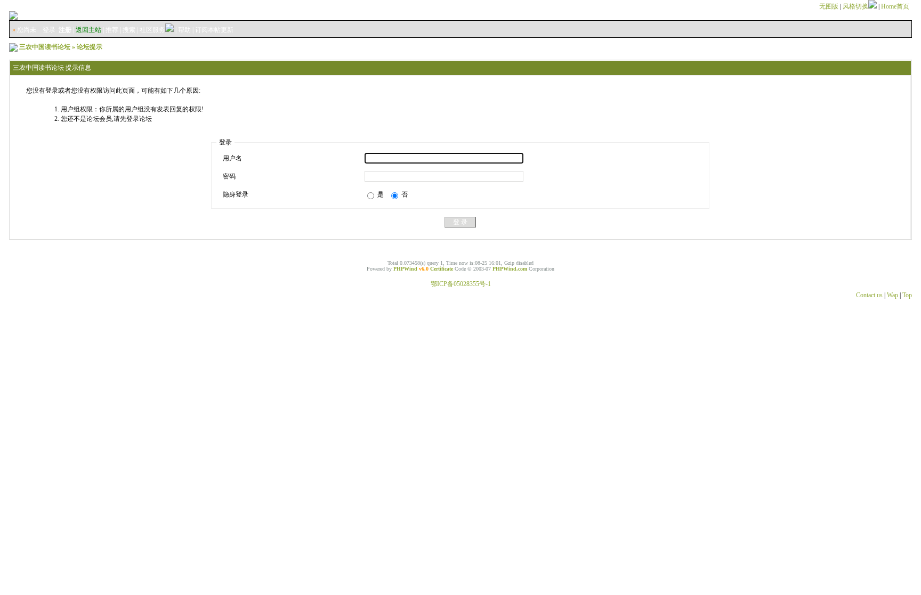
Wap (892, 295)
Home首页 (895, 6)
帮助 (184, 30)
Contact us (869, 295)
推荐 (112, 30)
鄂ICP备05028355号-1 (461, 284)
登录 (49, 30)
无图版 (828, 6)
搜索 (129, 30)
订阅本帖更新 (214, 30)
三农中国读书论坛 (44, 47)
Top (907, 295)
